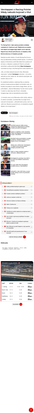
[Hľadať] (2, 2)
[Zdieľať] (31, 39)
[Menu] (32, 3)
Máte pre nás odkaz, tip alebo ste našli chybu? (20, 116)
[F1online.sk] (17, 2)
